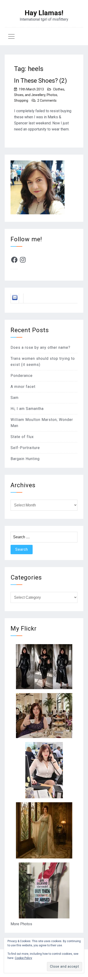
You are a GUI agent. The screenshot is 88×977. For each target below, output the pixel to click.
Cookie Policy (23, 958)
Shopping (21, 100)
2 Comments (47, 100)
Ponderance (22, 375)
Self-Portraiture (25, 448)
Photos (52, 95)
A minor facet (23, 386)
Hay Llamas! (44, 12)
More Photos (21, 924)
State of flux (22, 437)
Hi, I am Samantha (27, 408)
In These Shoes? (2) (40, 80)
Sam (15, 397)
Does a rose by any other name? (40, 347)
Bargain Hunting (25, 459)
